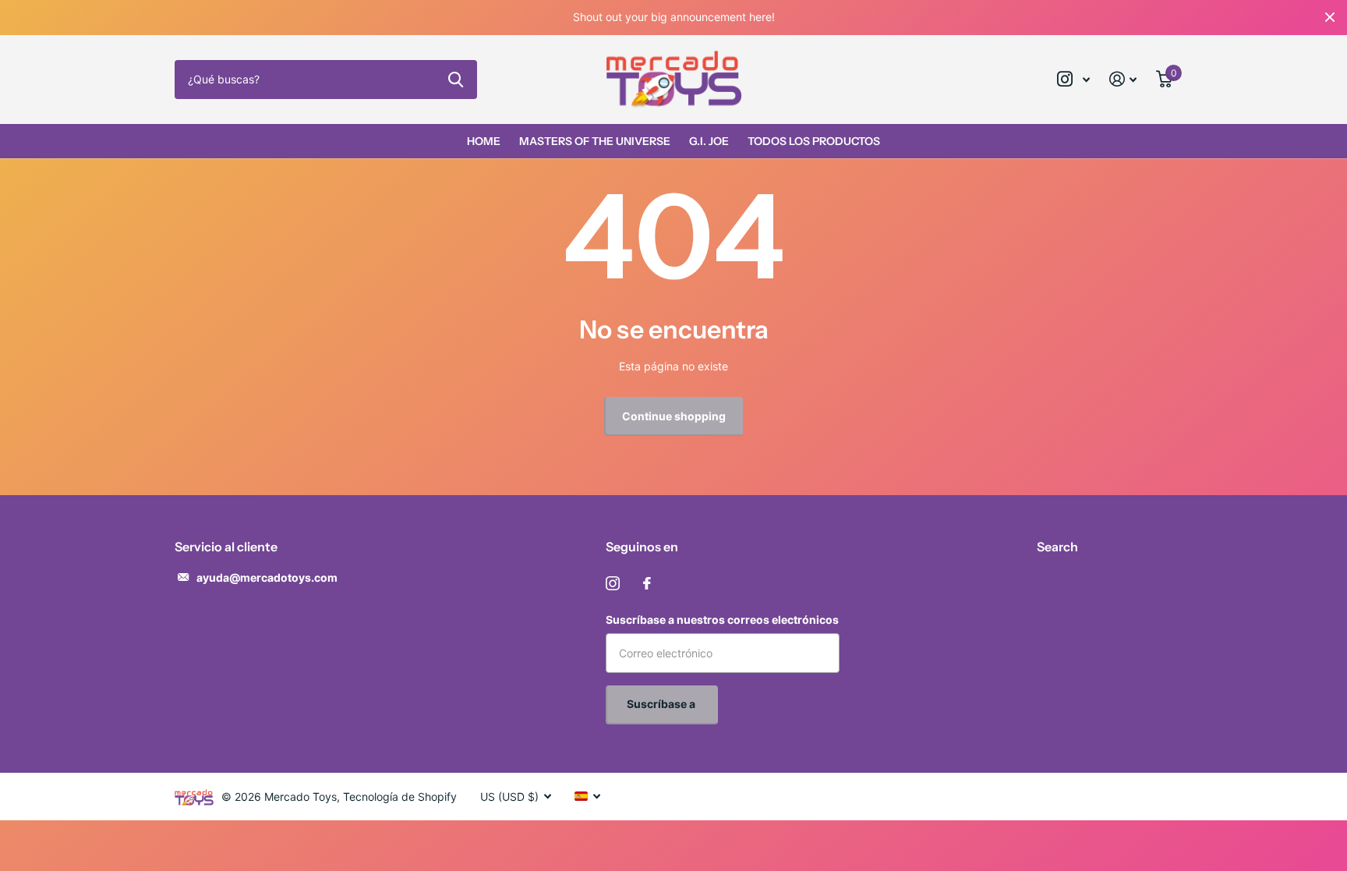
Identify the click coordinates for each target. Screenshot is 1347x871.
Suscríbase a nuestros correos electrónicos (722, 619)
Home (483, 141)
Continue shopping (674, 416)
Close (1330, 17)
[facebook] (647, 583)
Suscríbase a (662, 703)
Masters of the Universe (594, 141)
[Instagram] (613, 583)
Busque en (455, 79)
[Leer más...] (1074, 79)
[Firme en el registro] (1123, 79)
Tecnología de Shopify (400, 796)
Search (1057, 546)
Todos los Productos (814, 141)
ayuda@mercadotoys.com (267, 577)
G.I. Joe (709, 141)
